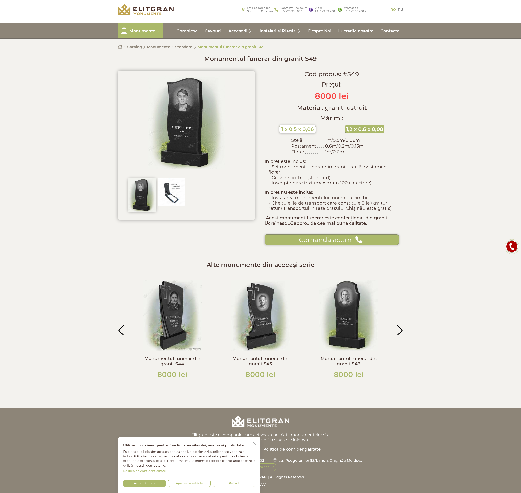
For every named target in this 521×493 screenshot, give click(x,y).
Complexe (187, 30)
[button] (121, 330)
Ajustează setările (189, 483)
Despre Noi (319, 30)
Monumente (159, 47)
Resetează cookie (260, 467)
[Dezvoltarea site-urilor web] (260, 484)
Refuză (234, 483)
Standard (184, 47)
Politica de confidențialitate (292, 449)
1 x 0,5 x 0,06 (297, 129)
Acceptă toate (144, 483)
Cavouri (213, 30)
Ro (393, 10)
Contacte (390, 30)
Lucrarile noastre (355, 30)
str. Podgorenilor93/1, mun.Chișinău (260, 9)
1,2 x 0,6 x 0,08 (364, 129)
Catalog (135, 47)
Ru (400, 10)
